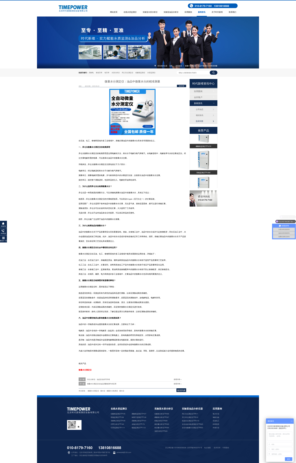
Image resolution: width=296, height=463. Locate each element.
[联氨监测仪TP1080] (203, 157)
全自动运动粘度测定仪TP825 (192, 424)
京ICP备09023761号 (194, 447)
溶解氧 (91, 72)
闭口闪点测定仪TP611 (190, 414)
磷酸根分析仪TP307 (161, 417)
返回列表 (181, 86)
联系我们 (232, 12)
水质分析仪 (116, 72)
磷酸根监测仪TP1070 (203, 143)
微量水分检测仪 (112, 391)
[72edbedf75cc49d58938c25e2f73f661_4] (78, 409)
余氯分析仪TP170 (138, 424)
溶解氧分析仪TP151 (139, 420)
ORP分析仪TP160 (117, 424)
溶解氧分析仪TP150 (118, 420)
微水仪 (102, 391)
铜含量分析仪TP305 (161, 424)
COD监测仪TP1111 (118, 427)
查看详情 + (178, 379)
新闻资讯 (201, 12)
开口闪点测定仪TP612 (190, 417)
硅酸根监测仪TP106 (118, 414)
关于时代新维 (217, 12)
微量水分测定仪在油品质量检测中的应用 (101, 384)
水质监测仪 (151, 72)
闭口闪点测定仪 (127, 72)
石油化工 (216, 420)
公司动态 (199, 109)
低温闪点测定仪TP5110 (190, 420)
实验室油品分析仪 (171, 12)
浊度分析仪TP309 (160, 431)
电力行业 (216, 414)
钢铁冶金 (216, 417)
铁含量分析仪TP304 (161, 427)
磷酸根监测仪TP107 (139, 414)
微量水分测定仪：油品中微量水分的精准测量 (201, 66)
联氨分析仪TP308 (160, 420)
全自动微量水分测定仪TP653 (192, 427)
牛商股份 (225, 447)
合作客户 (198, 97)
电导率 (107, 72)
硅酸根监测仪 (140, 72)
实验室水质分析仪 (150, 12)
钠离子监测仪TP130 (139, 417)
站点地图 (207, 447)
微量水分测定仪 (93, 391)
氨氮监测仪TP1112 (139, 427)
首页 (171, 66)
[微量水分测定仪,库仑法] (73, 11)
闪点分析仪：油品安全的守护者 (98, 379)
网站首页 (113, 12)
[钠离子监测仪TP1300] (203, 183)
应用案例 (188, 12)
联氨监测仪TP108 (117, 417)
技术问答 (199, 121)
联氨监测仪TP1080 (203, 169)
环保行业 (216, 427)
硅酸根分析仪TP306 (161, 414)
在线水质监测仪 (130, 12)
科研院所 (216, 424)
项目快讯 (199, 115)
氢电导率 (99, 72)
